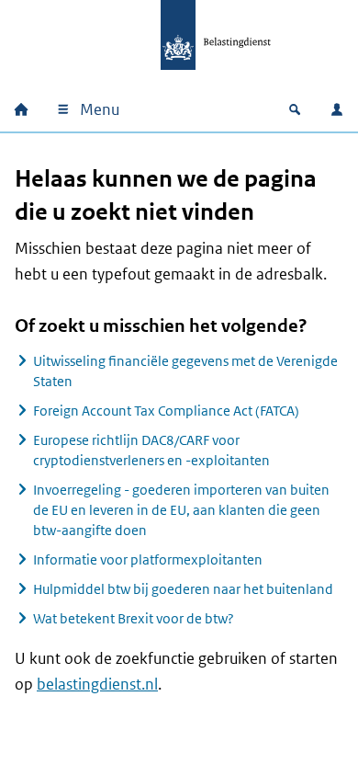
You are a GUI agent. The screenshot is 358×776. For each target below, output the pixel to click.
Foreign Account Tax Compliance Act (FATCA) (166, 410)
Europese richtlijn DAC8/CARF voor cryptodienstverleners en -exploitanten (151, 450)
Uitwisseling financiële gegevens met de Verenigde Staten (185, 371)
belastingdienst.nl (97, 684)
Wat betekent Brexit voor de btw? (133, 618)
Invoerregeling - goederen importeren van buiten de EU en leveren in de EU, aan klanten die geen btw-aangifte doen (181, 510)
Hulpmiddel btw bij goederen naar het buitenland (183, 589)
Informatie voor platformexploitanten (148, 559)
